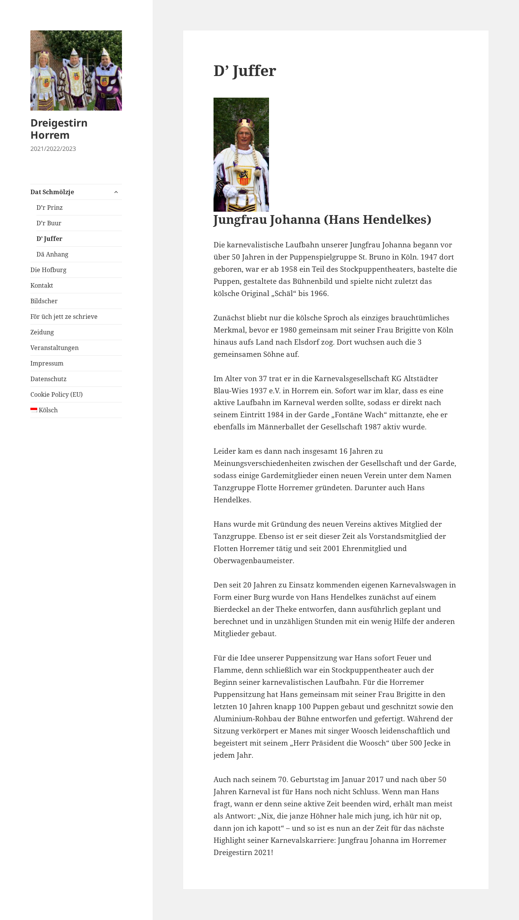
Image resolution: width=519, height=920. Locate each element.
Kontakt (41, 285)
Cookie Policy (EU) (56, 394)
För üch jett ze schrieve (64, 316)
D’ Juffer (49, 238)
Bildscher (44, 301)
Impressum (46, 363)
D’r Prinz (49, 207)
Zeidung (42, 332)
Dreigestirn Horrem (59, 129)
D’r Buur (49, 223)
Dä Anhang (52, 254)
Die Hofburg (48, 270)
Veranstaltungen (54, 348)
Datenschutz (48, 379)
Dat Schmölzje (52, 192)
